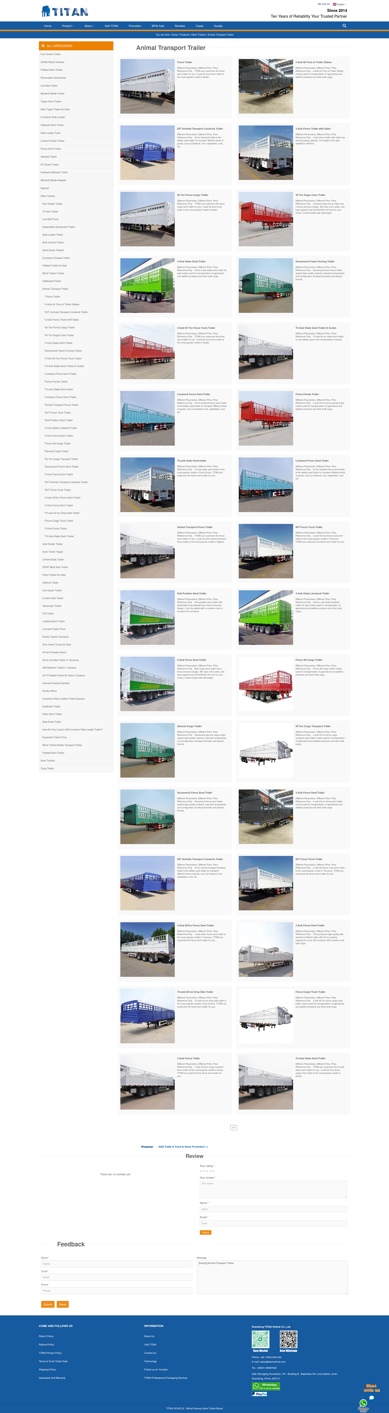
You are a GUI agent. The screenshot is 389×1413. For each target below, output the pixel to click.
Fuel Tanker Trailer (51, 54)
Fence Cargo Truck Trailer (310, 992)
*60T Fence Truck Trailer (57, 412)
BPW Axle (158, 26)
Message (202, 1257)
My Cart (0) (324, 4)
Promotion (135, 26)
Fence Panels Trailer (307, 394)
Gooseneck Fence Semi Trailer (194, 792)
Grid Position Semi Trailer (191, 593)
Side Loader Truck (50, 133)
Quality (218, 26)
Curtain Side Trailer (52, 598)
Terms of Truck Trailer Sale (53, 1361)
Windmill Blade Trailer (52, 93)
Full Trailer (48, 613)
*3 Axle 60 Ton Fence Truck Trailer (62, 358)
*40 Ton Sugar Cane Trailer (59, 335)
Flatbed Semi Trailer (51, 69)
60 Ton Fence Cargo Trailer (192, 195)
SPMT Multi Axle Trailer (55, 567)
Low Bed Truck (50, 219)
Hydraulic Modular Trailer (54, 172)
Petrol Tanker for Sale (54, 575)
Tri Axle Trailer (50, 211)
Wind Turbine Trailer (53, 273)
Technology (150, 1361)
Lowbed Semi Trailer (53, 621)
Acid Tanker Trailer (52, 544)
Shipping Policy (47, 1369)
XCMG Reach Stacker (52, 62)
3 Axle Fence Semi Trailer (191, 660)
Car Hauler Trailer (52, 590)
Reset (62, 1304)
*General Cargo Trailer (56, 451)
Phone (44, 1284)
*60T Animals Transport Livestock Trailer (66, 312)
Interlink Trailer (50, 582)
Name (204, 1203)
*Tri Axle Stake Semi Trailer (59, 536)
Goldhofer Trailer (51, 706)
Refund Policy (46, 1344)
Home (48, 26)
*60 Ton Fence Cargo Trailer (59, 327)
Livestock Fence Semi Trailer (193, 394)
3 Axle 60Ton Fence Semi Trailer (195, 925)
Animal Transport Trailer (55, 288)
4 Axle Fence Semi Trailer (310, 792)
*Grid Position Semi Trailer (58, 420)
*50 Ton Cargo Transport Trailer (61, 459)
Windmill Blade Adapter (53, 180)
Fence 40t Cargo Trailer (309, 660)
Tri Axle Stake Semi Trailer (310, 1058)
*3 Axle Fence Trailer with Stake (61, 319)
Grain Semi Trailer (52, 714)
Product (67, 26)
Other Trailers (198, 34)
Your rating (207, 1166)
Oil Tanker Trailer (50, 164)
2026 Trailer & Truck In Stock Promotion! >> (183, 1146)
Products (185, 34)
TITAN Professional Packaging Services (165, 1378)
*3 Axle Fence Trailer (55, 528)
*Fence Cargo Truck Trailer (58, 520)
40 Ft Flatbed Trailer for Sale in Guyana (63, 675)
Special (45, 188)
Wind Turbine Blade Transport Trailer (62, 745)
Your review (208, 1177)
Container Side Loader (53, 117)
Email (204, 1217)
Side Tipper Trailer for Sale (55, 109)
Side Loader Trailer (52, 234)
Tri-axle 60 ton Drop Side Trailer (195, 992)
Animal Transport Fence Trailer (195, 527)
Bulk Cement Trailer (53, 242)
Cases (199, 26)
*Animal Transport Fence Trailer (61, 405)
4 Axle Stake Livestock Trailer (312, 593)
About (88, 26)
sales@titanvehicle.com (273, 1361)
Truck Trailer (47, 768)
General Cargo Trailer (189, 726)
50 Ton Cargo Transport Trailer (313, 726)
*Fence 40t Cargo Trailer (57, 443)
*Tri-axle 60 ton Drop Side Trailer (61, 513)
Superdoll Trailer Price (54, 737)
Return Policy (46, 1336)
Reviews (180, 26)
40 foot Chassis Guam (54, 652)
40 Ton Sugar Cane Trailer (310, 195)
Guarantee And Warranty (52, 1378)
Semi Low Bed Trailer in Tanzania (60, 660)
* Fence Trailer (52, 296)
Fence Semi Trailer (51, 148)
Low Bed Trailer (49, 85)
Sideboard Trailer (51, 281)
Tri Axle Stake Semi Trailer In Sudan (316, 328)
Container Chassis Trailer (56, 258)
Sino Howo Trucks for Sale (56, 644)
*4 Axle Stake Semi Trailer (58, 343)
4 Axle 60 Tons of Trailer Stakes (314, 62)
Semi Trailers (48, 760)
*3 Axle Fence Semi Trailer (58, 435)
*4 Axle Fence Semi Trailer (58, 474)
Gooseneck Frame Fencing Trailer (315, 261)
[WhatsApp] (300, 1386)
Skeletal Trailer (49, 156)
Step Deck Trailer (51, 721)
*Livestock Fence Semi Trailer (60, 373)
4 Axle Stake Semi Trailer (191, 261)
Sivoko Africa (49, 691)
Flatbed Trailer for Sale (54, 265)
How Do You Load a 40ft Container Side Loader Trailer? (72, 729)
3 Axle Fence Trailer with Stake (313, 128)
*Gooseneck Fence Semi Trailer (61, 466)
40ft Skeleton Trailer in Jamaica (59, 667)
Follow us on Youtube (156, 1369)
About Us (149, 1336)
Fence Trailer (184, 62)
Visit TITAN (111, 26)
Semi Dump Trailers (53, 250)
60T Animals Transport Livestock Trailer (200, 128)
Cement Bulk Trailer (53, 559)
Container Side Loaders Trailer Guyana (63, 698)
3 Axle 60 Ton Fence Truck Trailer (196, 328)
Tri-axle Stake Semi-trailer (191, 460)
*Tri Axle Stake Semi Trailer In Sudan (64, 366)
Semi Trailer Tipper (52, 551)
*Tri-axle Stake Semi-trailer (58, 389)
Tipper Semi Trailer (51, 101)
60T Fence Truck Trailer (309, 527)
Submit (205, 1232)
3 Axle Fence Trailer (188, 1058)
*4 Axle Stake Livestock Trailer (60, 428)
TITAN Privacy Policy (50, 1353)
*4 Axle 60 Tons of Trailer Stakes (61, 304)
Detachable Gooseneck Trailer (58, 227)
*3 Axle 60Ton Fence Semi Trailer (62, 497)
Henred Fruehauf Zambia (55, 683)
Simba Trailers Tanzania (55, 636)
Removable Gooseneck (53, 77)
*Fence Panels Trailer (56, 381)
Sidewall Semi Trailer (52, 125)
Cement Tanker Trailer (52, 141)
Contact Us (150, 1353)
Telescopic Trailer (51, 606)
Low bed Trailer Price (53, 629)
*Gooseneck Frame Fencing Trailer (63, 350)
